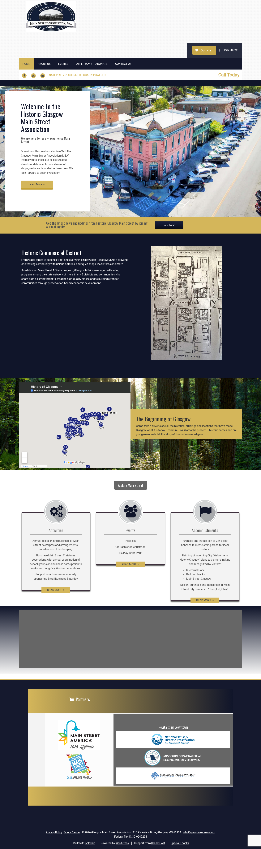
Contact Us (123, 63)
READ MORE (54, 589)
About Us (44, 63)
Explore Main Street (130, 485)
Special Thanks (180, 843)
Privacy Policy (54, 832)
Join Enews (230, 50)
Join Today (169, 225)
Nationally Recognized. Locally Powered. (77, 75)
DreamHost (158, 843)
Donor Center (72, 832)
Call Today (228, 75)
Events (63, 63)
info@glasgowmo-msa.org (199, 832)
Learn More (36, 184)
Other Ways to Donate (92, 63)
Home (26, 63)
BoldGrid (90, 843)
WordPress (122, 843)
